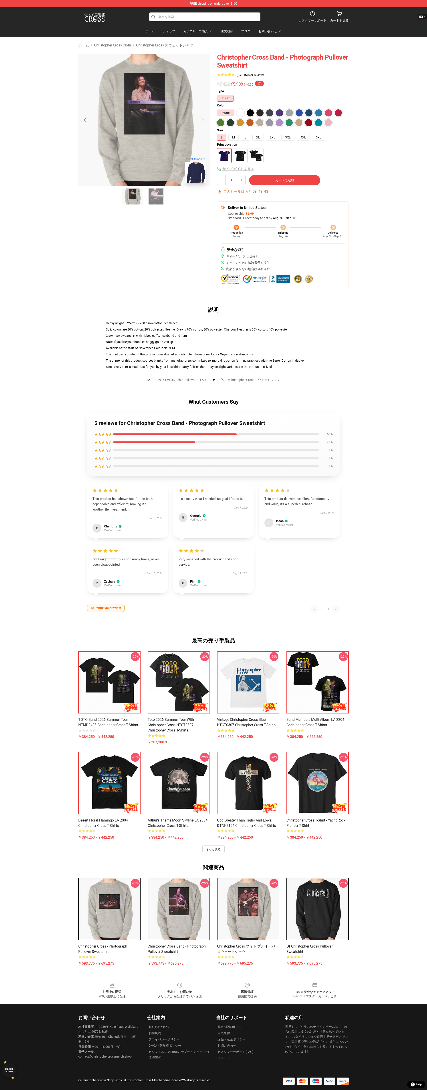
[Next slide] (203, 120)
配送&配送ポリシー (231, 1027)
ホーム (83, 45)
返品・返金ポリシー (232, 1039)
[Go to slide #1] (132, 196)
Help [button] (419, 1084)
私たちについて (159, 1027)
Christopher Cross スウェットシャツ (164, 45)
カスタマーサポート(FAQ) (236, 1052)
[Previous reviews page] (314, 609)
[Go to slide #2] (155, 196)
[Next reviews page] (336, 609)
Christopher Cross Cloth (112, 45)
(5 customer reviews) (251, 75)
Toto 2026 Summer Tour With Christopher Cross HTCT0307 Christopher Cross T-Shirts (171, 724)
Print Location (227, 144)
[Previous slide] (85, 120)
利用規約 (155, 1033)
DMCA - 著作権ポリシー (165, 1045)
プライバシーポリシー (164, 1039)
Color (221, 105)
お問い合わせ (227, 1045)
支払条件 (224, 1033)
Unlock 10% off (9, 1070)
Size (220, 130)
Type (220, 91)
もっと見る (213, 849)
